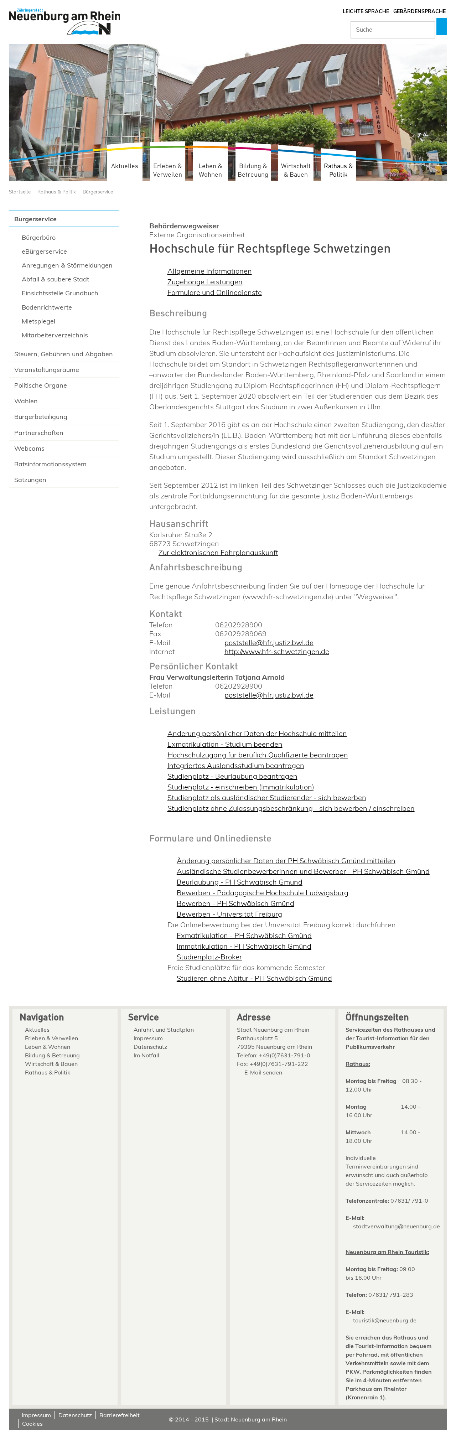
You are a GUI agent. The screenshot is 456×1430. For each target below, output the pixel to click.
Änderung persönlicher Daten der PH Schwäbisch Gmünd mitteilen (286, 860)
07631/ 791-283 (390, 1294)
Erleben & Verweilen (167, 170)
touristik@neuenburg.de (384, 1320)
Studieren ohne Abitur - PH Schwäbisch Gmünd (254, 978)
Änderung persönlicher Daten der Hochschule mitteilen (257, 733)
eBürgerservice (44, 251)
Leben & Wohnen (210, 170)
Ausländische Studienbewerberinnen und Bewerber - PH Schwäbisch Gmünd (303, 871)
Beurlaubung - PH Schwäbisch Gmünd (239, 881)
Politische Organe (40, 385)
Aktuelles (124, 166)
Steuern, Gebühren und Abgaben (63, 354)
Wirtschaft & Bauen (296, 170)
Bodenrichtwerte (47, 307)
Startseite (20, 191)
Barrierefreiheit (119, 1415)
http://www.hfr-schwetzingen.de (276, 651)
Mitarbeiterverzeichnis (55, 335)
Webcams (29, 448)
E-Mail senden (263, 1072)
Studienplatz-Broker (209, 956)
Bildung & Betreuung (253, 170)
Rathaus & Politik (338, 170)
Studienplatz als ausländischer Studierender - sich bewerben (266, 797)
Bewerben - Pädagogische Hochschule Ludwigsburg (262, 892)
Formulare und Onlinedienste (214, 292)
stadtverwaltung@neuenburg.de (396, 1226)
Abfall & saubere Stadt (55, 279)
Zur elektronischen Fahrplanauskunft (218, 552)
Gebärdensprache (419, 11)
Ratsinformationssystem (50, 464)
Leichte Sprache (366, 11)
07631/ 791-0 (409, 1200)
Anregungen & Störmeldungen (67, 265)
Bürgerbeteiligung (40, 417)
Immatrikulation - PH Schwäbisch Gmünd (244, 946)
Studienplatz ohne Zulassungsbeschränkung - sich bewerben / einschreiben (291, 808)
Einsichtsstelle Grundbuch (60, 293)
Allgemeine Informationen (209, 270)
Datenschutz (150, 1046)
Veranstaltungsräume (46, 370)
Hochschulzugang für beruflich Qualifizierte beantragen (257, 754)
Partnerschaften (38, 433)
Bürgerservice (98, 191)
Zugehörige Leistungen (205, 281)
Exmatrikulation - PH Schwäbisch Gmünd (244, 935)
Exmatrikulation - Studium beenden (225, 744)
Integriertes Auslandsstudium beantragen (235, 765)
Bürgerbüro (39, 237)
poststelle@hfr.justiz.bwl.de (269, 642)
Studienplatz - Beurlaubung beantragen (232, 776)
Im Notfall (146, 1055)
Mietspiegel (38, 321)
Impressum (148, 1038)
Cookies (32, 1423)
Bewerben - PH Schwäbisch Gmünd (235, 903)
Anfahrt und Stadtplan (164, 1029)
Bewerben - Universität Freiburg (229, 914)
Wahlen (26, 401)
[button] (441, 26)
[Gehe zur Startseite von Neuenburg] (64, 22)
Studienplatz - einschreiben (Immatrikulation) (240, 786)
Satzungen (30, 480)
